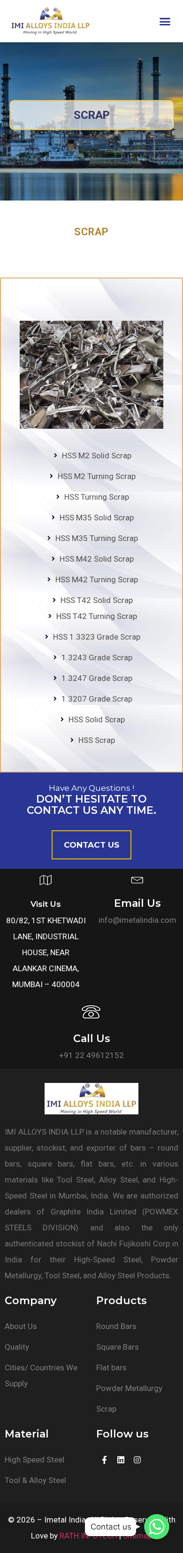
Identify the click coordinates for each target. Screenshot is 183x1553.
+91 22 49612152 (91, 1055)
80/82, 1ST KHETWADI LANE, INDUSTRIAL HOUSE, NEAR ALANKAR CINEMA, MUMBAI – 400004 (46, 952)
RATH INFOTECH (88, 1535)
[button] (165, 21)
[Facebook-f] (104, 1460)
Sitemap (137, 1535)
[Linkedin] (121, 1460)
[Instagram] (137, 1460)
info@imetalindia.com (137, 920)
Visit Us (45, 904)
